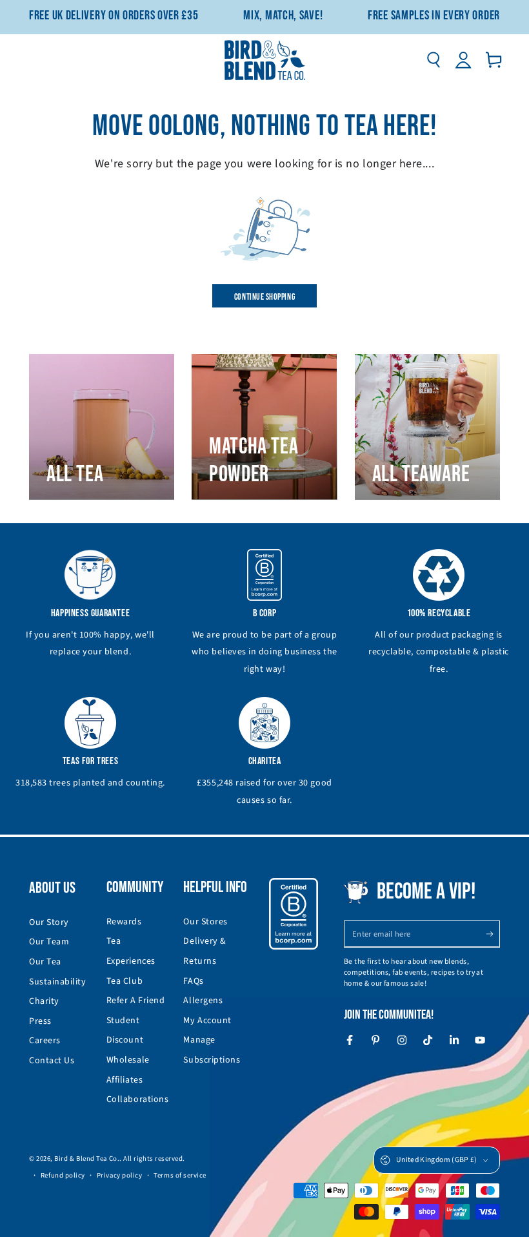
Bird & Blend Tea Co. (86, 1158)
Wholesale (128, 1060)
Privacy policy (120, 1175)
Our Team (49, 941)
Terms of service (180, 1175)
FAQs (193, 981)
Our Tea (45, 961)
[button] (433, 60)
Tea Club (124, 981)
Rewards (124, 921)
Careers (45, 1040)
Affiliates (124, 1080)
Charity (44, 1001)
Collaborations (137, 1099)
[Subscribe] (492, 934)
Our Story (49, 922)
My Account (207, 1020)
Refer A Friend (135, 1000)
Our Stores (205, 921)
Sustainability (57, 981)
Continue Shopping (264, 296)
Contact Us (51, 1060)
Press (40, 1021)
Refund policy (63, 1175)
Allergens (203, 1000)
